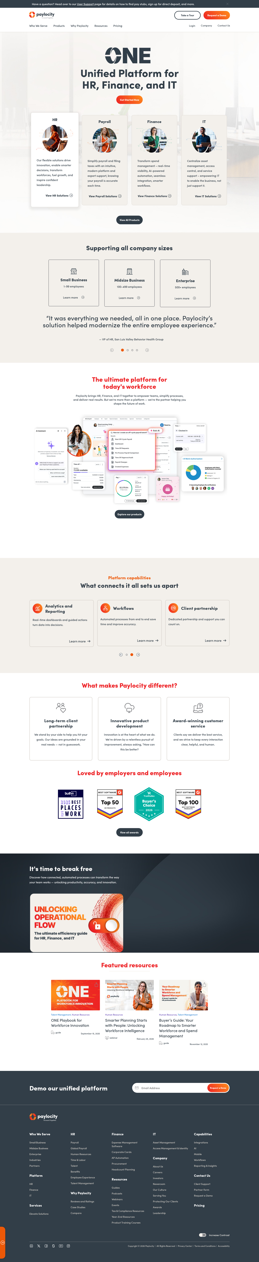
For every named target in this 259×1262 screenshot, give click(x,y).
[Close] (227, 3)
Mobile (198, 1154)
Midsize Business (38, 1148)
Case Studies (78, 1207)
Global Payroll (79, 1148)
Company (206, 25)
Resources (119, 1179)
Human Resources (81, 1154)
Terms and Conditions (205, 1245)
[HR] (55, 160)
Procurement (119, 1163)
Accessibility (224, 1245)
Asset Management (164, 1142)
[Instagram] (68, 1246)
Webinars (117, 1199)
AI (195, 1148)
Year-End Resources (123, 1216)
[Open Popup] (2, 1243)
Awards (157, 1207)
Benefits (75, 1171)
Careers (157, 1172)
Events (115, 1205)
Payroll (75, 1142)
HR (31, 1184)
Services (35, 1205)
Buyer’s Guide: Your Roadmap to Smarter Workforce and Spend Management (178, 1028)
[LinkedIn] (31, 1246)
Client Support (202, 1184)
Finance (33, 1189)
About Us (158, 1166)
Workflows (200, 1160)
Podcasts (117, 1193)
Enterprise (35, 1154)
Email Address (150, 1088)
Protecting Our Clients (165, 1201)
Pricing (199, 1205)
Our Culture (159, 1189)
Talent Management (82, 1183)
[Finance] (154, 160)
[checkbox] (202, 1235)
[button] (112, 350)
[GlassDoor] (54, 1246)
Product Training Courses (126, 1222)
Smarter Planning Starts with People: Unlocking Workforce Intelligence (126, 1025)
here (200, 541)
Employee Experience (83, 1177)
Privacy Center (185, 1245)
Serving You (159, 1195)
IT (30, 1195)
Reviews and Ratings (82, 1201)
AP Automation (120, 1157)
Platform (36, 1175)
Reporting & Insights (205, 1165)
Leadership (159, 1213)
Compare (76, 1213)
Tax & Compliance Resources (128, 1211)
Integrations (201, 1142)
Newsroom (159, 1184)
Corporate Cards (121, 1152)
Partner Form (201, 1189)
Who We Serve (39, 1134)
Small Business (37, 1142)
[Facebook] (46, 1246)
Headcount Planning (123, 1169)
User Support (85, 4)
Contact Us (224, 25)
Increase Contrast (219, 1235)
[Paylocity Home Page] (41, 15)
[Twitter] (39, 1246)
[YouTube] (61, 1246)
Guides (116, 1187)
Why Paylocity (81, 1193)
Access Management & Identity (170, 1148)
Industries (35, 1160)
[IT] (204, 160)
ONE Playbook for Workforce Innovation (70, 1022)
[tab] (122, 350)
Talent (74, 1165)
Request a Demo (203, 1195)
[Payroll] (104, 160)
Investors (158, 1178)
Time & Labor (78, 1160)
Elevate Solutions (38, 1213)
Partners (34, 1165)
